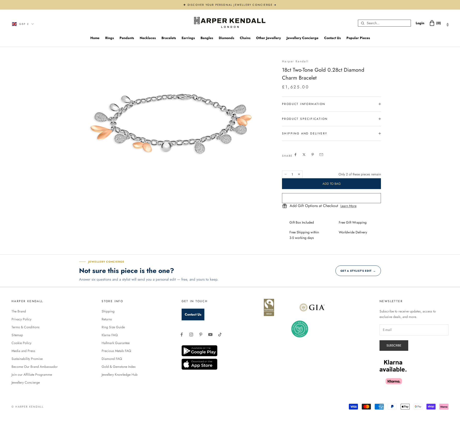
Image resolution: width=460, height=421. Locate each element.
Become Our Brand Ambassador (35, 366)
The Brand (19, 311)
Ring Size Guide (113, 327)
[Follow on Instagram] (191, 334)
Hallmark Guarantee (116, 342)
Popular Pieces (358, 37)
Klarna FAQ (110, 335)
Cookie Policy (21, 342)
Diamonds (226, 37)
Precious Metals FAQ (116, 350)
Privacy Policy (21, 319)
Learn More (348, 206)
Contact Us (332, 37)
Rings (109, 37)
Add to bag (331, 183)
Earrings (188, 37)
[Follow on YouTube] (210, 334)
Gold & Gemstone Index (119, 366)
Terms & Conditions (26, 327)
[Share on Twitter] (304, 154)
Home (94, 37)
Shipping (108, 311)
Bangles (207, 37)
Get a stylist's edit (358, 271)
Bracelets (168, 37)
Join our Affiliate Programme (32, 374)
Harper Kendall (295, 61)
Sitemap (17, 335)
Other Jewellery (268, 37)
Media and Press (23, 350)
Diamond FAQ (112, 358)
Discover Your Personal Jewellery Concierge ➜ (232, 5)
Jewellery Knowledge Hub (120, 374)
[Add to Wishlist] (331, 198)
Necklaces (148, 37)
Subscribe (393, 345)
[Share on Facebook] (295, 154)
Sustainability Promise (27, 358)
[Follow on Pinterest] (200, 334)
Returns (107, 319)
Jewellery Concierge (302, 37)
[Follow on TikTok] (220, 334)
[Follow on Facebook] (181, 334)
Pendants (127, 37)
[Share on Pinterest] (313, 154)
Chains (245, 37)
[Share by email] (321, 154)
